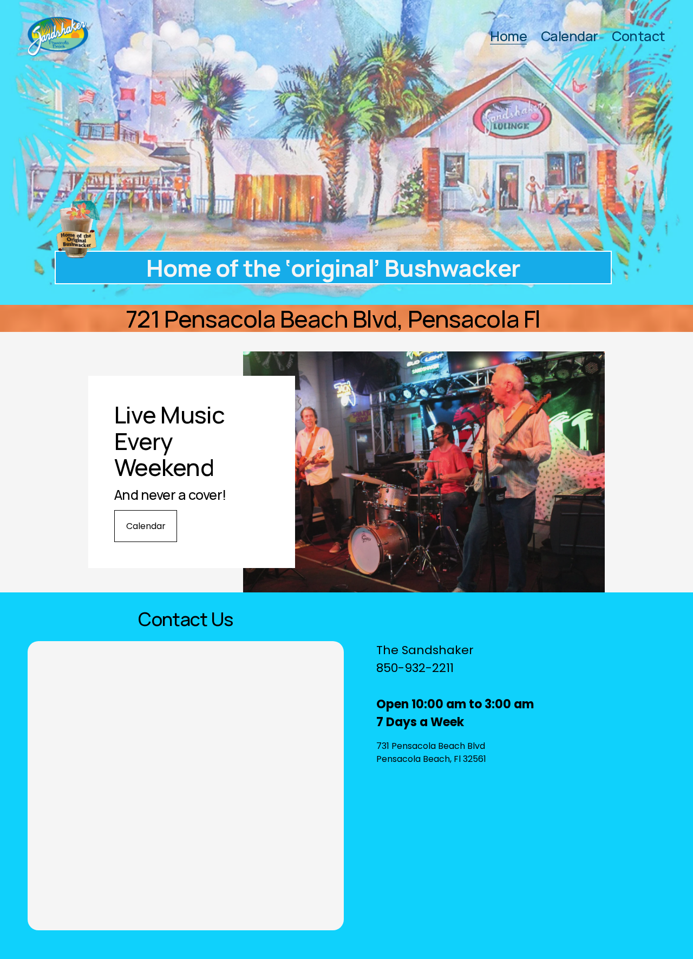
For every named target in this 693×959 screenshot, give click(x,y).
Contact (638, 36)
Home (508, 36)
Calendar (569, 36)
